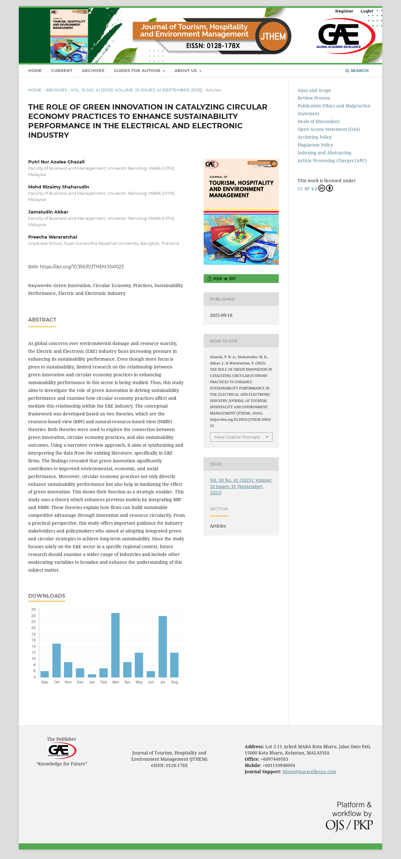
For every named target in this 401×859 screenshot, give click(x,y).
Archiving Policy (315, 137)
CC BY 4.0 (307, 189)
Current (61, 70)
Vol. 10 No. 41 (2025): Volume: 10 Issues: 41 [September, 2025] (136, 89)
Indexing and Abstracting (325, 153)
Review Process (314, 98)
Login (367, 10)
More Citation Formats (237, 437)
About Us (186, 70)
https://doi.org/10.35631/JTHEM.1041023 (82, 267)
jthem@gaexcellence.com (309, 771)
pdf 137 (224, 278)
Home (35, 70)
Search (359, 70)
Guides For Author (138, 70)
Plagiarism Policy (315, 145)
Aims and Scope (314, 90)
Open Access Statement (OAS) (329, 129)
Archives (93, 70)
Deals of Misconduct (319, 121)
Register (344, 10)
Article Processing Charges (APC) (332, 160)
